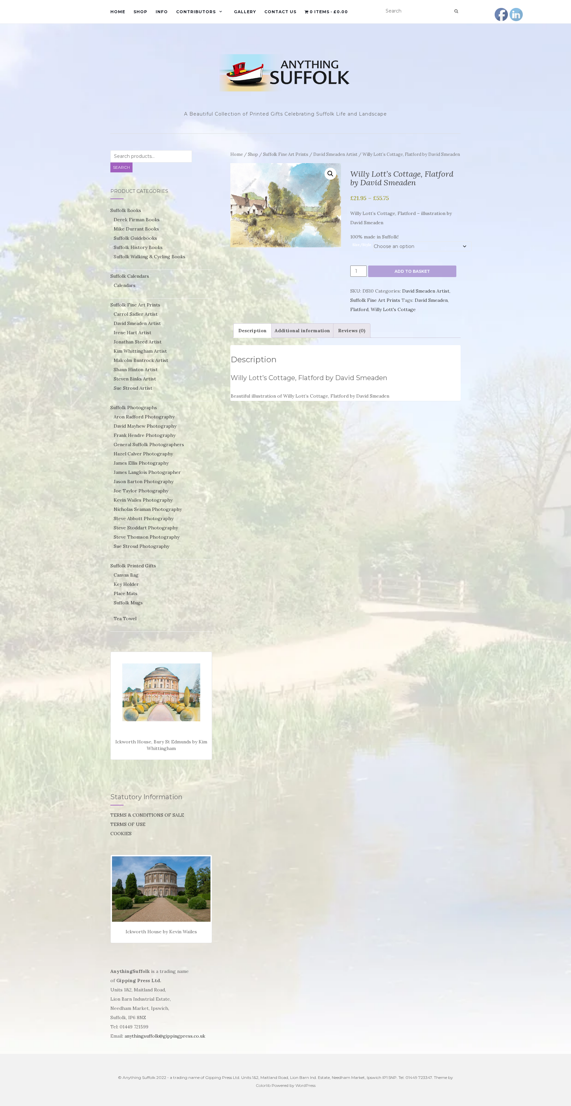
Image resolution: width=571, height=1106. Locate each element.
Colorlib (263, 1085)
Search (121, 167)
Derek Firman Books (137, 220)
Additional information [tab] (302, 331)
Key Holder (126, 584)
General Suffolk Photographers (149, 444)
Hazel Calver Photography (143, 454)
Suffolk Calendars (129, 276)
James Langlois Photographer (147, 472)
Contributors (196, 11)
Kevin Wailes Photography (143, 500)
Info (162, 11)
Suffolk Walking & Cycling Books (149, 257)
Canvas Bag (126, 575)
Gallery (245, 11)
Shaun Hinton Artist (136, 370)
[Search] (456, 11)
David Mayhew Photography (145, 426)
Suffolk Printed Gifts (133, 566)
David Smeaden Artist (335, 154)
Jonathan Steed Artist (138, 342)
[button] (330, 174)
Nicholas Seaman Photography (148, 509)
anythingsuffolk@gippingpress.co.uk (165, 1036)
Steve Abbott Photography (143, 518)
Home (117, 11)
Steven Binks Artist (135, 379)
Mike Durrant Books (136, 229)
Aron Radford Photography (144, 417)
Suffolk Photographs (133, 407)
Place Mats (125, 593)
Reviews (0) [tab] (351, 331)
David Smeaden (431, 300)
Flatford (359, 309)
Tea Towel (125, 619)
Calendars (124, 285)
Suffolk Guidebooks (135, 238)
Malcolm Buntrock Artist (141, 360)
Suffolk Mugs (128, 603)
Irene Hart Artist (132, 333)
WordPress (305, 1085)
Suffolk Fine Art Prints (285, 154)
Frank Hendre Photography (144, 435)
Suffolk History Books (138, 247)
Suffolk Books (125, 210)
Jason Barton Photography (143, 481)
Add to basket (412, 271)
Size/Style (361, 244)
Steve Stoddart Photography (146, 528)
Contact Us (280, 11)
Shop (140, 11)
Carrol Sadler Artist (136, 314)
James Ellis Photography (141, 463)
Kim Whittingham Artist (140, 351)
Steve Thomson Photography (146, 537)
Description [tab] (252, 331)
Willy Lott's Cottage (393, 309)
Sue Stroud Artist (133, 388)
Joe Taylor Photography (141, 491)
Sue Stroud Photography (141, 546)
